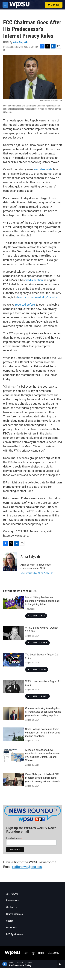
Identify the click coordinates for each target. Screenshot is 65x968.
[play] (5, 964)
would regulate (43, 169)
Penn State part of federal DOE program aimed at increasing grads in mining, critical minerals (42, 778)
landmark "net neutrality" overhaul (38, 297)
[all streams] (61, 964)
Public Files (11, 927)
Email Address (14, 838)
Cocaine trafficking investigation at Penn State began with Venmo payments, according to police (43, 712)
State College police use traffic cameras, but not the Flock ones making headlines (42, 733)
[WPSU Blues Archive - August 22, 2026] (13, 633)
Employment (12, 900)
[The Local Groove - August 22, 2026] (13, 659)
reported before (25, 304)
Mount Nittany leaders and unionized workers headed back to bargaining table (42, 601)
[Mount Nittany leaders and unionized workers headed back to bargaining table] (13, 602)
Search (9, 921)
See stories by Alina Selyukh (37, 573)
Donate (54, 4)
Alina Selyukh (20, 42)
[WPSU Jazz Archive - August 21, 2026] (13, 686)
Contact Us (11, 907)
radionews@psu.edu (27, 867)
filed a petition (34, 280)
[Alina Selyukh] (10, 561)
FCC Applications (14, 934)
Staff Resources (14, 914)
